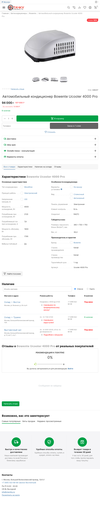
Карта (92, 289)
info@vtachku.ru (8, 492)
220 (25, 199)
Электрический (30, 193)
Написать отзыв (17, 89)
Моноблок (28, 187)
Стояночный (79, 194)
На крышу (78, 187)
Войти (70, 369)
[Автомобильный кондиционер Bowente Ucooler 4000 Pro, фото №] (50, 46)
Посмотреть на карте (11, 495)
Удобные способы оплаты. (49, 449)
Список (80, 289)
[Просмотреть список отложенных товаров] (84, 7)
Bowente (77, 243)
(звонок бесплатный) (19, 482)
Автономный (79, 198)
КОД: (90, 90)
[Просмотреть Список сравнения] (79, 7)
